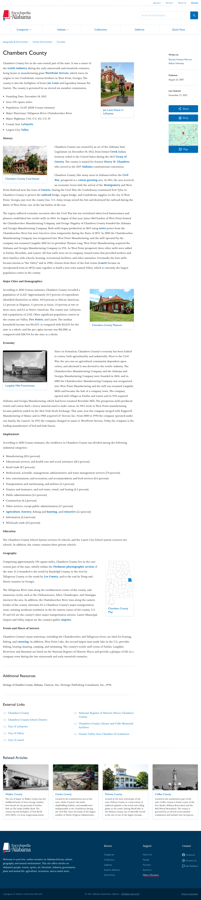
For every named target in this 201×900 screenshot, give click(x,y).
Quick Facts (178, 29)
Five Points (36, 319)
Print (185, 118)
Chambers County (18, 713)
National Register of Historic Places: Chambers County (106, 715)
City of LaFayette (18, 726)
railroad (46, 195)
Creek (113, 151)
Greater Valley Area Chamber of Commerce (104, 734)
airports (66, 620)
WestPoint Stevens (57, 73)
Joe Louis (53, 83)
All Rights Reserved (130, 894)
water (102, 228)
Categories (23, 29)
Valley (25, 130)
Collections (100, 29)
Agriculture (13, 511)
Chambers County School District (27, 719)
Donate (194, 3)
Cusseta (45, 190)
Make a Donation (151, 874)
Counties (61, 41)
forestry (26, 511)
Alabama (87, 166)
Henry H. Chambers (116, 161)
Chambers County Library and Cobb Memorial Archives (106, 725)
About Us (182, 2)
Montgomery (112, 185)
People (146, 859)
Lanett (103, 263)
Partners (169, 2)
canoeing (23, 641)
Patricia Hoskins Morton (180, 59)
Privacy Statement (190, 894)
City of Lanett (16, 740)
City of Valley (16, 733)
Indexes (61, 29)
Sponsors (157, 2)
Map (185, 149)
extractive (69, 511)
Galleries (139, 29)
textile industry (17, 68)
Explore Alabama (112, 869)
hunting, (52, 511)
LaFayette (27, 124)
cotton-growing (87, 180)
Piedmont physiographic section (73, 566)
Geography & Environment (15, 41)
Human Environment (42, 41)
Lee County (51, 576)
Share (186, 108)
